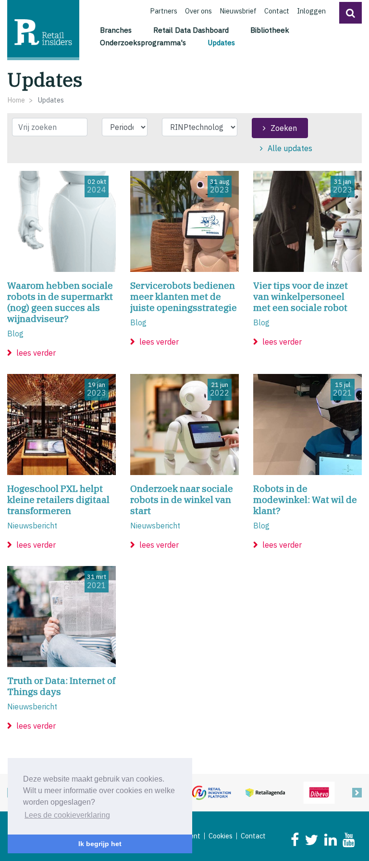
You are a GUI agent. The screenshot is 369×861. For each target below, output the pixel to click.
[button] (350, 13)
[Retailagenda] (265, 792)
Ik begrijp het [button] (100, 844)
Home (16, 99)
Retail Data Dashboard (191, 30)
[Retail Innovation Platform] (211, 792)
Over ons (198, 10)
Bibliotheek (269, 30)
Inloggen (311, 10)
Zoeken (284, 128)
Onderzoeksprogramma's (143, 42)
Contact (276, 10)
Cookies (221, 836)
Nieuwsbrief (238, 10)
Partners (163, 10)
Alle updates (290, 148)
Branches (116, 30)
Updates (223, 42)
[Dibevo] (319, 792)
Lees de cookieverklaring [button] (67, 815)
